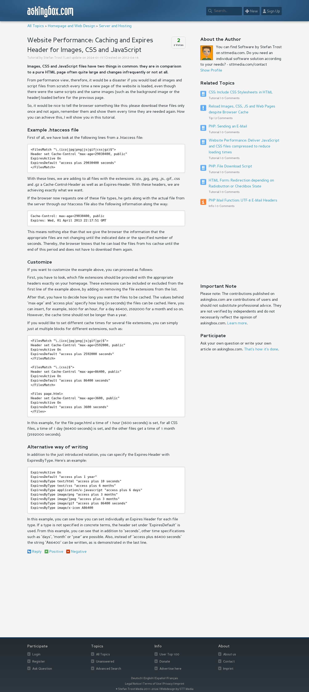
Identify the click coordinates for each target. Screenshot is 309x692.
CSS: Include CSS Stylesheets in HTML (241, 92)
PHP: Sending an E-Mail (228, 126)
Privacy (168, 684)
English (148, 678)
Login (36, 654)
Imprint (228, 669)
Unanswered (105, 661)
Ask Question (42, 669)
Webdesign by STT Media (176, 689)
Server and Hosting (115, 26)
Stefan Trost (53, 58)
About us (229, 654)
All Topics (35, 26)
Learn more (237, 323)
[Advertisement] (106, 591)
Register (38, 661)
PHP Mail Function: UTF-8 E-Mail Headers (243, 200)
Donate (165, 661)
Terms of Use (152, 684)
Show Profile (211, 70)
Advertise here (170, 669)
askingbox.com (50, 11)
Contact (229, 661)
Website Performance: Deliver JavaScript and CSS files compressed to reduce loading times (244, 146)
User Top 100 (169, 654)
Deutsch (136, 678)
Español (160, 678)
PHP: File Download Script (230, 166)
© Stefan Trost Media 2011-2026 (137, 689)
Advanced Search (108, 669)
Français (172, 678)
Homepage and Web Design (71, 26)
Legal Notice (133, 684)
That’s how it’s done (261, 349)
